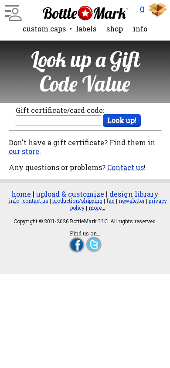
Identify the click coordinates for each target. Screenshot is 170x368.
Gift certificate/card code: (60, 110)
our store (24, 151)
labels (86, 28)
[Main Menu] (12, 9)
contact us (35, 200)
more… (96, 207)
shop (114, 28)
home (21, 193)
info (140, 28)
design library (134, 193)
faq (110, 200)
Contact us (125, 167)
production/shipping (77, 200)
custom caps (44, 28)
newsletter (132, 200)
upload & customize (70, 193)
